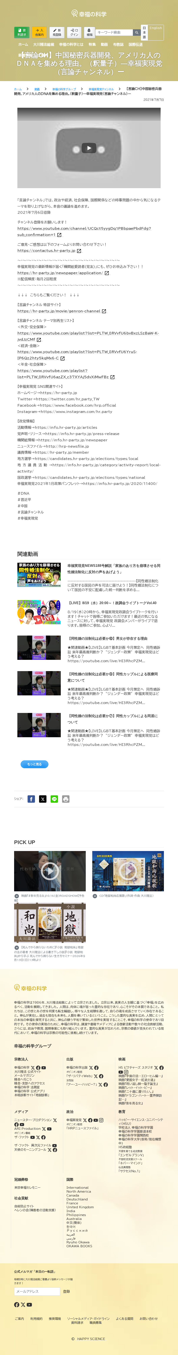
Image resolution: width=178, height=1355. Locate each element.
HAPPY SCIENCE (91, 1338)
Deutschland (77, 1199)
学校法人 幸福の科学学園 (136, 1127)
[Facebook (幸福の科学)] (38, 1067)
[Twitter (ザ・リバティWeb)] (96, 1076)
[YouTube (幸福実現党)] (96, 1120)
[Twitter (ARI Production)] (44, 1129)
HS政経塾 (125, 1147)
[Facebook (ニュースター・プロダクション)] (16, 1124)
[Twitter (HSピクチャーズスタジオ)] (156, 1067)
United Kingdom (80, 1207)
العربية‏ (70, 1234)
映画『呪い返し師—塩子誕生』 (138, 1083)
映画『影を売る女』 (131, 1103)
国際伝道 (136, 44)
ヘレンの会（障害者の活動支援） (35, 1210)
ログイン (74, 32)
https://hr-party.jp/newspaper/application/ (63, 273)
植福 (89, 32)
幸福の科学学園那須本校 (135, 1131)
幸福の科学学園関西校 (134, 1135)
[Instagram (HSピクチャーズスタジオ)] (126, 1072)
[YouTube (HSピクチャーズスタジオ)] (121, 1072)
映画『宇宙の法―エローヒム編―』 (141, 1076)
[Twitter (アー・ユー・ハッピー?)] (100, 1084)
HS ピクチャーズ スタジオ (136, 1067)
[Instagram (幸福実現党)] (101, 1120)
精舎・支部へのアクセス (29, 1083)
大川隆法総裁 (43, 44)
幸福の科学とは (71, 44)
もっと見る (34, 764)
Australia (74, 1218)
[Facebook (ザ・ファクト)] (43, 1137)
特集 (92, 44)
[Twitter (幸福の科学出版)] (91, 1067)
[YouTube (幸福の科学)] (43, 1067)
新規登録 (57, 32)
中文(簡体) (74, 1222)
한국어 (71, 1226)
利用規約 (36, 1318)
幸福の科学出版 (77, 1067)
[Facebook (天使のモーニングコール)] (55, 1150)
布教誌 (118, 44)
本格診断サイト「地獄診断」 (31, 1095)
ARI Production (27, 1128)
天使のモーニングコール (30, 1149)
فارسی (71, 1238)
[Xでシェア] (42, 799)
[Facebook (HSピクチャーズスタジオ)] (161, 1067)
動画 (104, 44)
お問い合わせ (149, 1318)
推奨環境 (55, 1318)
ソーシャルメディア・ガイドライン (88, 1318)
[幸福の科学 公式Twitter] (23, 1304)
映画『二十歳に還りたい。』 (136, 1091)
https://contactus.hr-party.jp (49, 251)
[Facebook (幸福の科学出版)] (96, 1067)
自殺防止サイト (24, 1206)
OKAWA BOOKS (79, 1246)
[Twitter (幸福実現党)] (85, 1120)
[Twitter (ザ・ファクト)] (38, 1137)
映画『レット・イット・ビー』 (135, 1087)
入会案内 (39, 32)
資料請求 (22, 32)
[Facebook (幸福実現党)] (90, 1120)
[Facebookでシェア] (31, 799)
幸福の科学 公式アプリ (29, 1091)
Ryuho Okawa (77, 1242)
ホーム (23, 44)
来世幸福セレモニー (27, 1187)
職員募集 (96, 1322)
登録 (66, 1291)
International (77, 1187)
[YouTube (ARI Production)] (49, 1129)
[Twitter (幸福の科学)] (33, 1067)
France (72, 1203)
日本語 (144, 32)
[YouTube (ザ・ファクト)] (32, 1137)
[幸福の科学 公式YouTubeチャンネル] (29, 1304)
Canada (72, 1195)
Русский (77, 1230)
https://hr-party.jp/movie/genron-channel (62, 311)
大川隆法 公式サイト (27, 1071)
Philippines (76, 1214)
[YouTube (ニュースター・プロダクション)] (22, 1124)
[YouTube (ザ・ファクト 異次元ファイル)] (54, 1145)
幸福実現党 (74, 1120)
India (70, 1211)
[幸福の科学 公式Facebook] (17, 1304)
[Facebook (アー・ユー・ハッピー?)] (106, 1084)
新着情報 (25, 55)
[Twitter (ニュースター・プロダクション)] (55, 1120)
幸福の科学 (22, 1067)
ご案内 (43, 55)
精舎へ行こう (23, 1079)
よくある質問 (124, 1318)
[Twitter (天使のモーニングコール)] (49, 1150)
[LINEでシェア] (54, 799)
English (156, 27)
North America (78, 1191)
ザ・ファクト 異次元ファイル (32, 1145)
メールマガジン (24, 1075)
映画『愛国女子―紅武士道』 (137, 1079)
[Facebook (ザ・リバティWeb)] (101, 1076)
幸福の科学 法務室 (27, 1087)
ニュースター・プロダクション (33, 1120)
